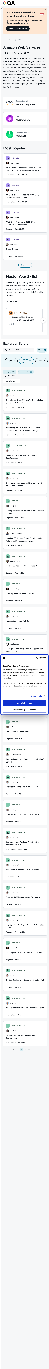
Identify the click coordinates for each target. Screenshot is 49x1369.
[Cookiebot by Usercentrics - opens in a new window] (36, 657)
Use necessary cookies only (24, 709)
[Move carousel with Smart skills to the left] (6, 320)
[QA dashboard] (9, 3)
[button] (44, 3)
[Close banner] (45, 9)
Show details (36, 696)
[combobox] (11, 381)
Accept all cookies (24, 703)
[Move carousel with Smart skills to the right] (43, 320)
